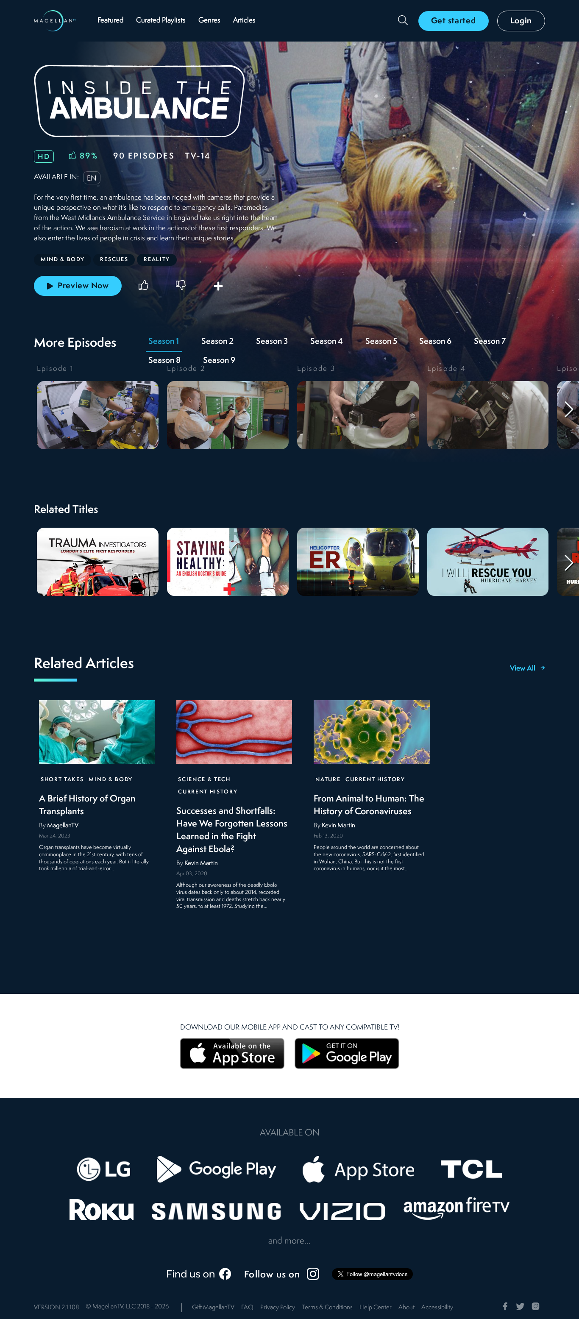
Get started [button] (453, 21)
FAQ (247, 1308)
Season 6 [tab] (435, 341)
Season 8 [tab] (164, 360)
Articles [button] (244, 20)
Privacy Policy (277, 1308)
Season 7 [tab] (490, 341)
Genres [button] (209, 20)
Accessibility (437, 1308)
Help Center (375, 1308)
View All (522, 668)
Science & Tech (204, 780)
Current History (207, 792)
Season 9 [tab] (219, 360)
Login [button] (521, 21)
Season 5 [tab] (381, 341)
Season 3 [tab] (272, 341)
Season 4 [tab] (326, 341)
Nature (327, 780)
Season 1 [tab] (163, 341)
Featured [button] (110, 20)
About (406, 1308)
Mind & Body (110, 780)
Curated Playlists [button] (161, 20)
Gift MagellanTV (213, 1308)
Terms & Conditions (327, 1308)
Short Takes (62, 780)
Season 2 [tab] (217, 341)
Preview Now (83, 286)
